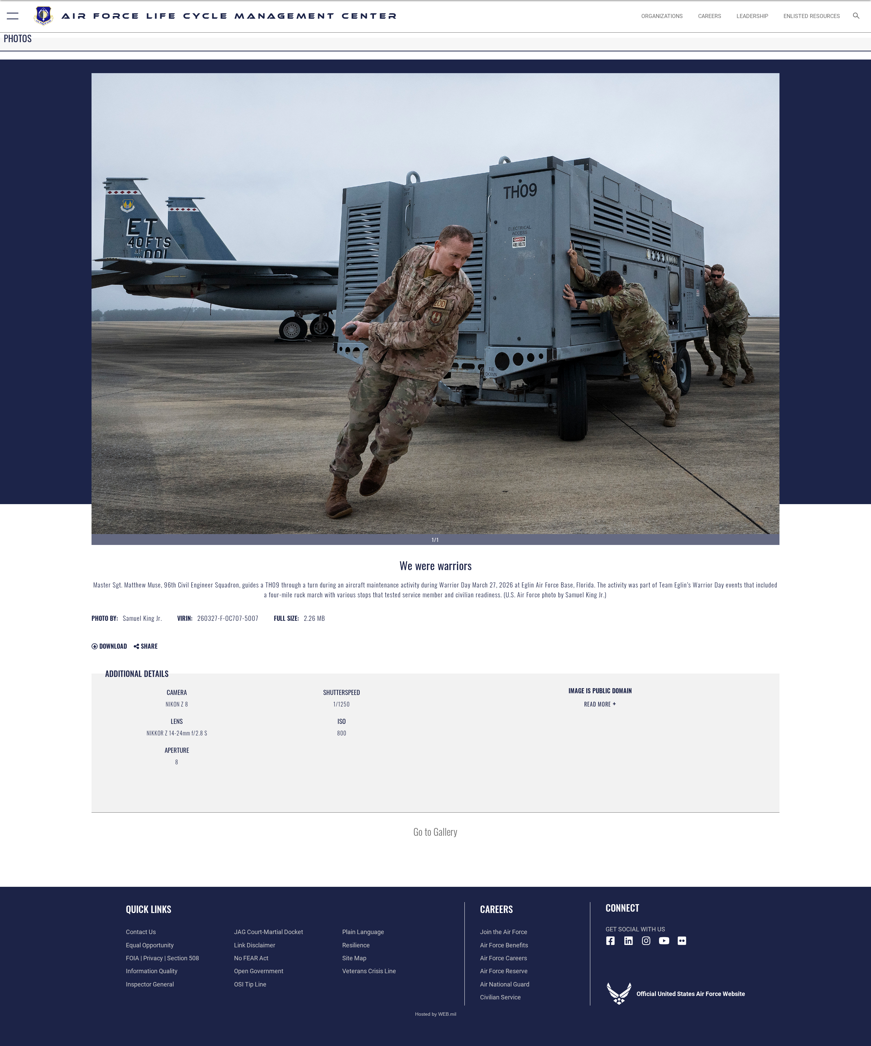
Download (112, 646)
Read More (598, 704)
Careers (496, 909)
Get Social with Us (635, 929)
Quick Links (148, 909)
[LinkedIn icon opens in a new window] (628, 941)
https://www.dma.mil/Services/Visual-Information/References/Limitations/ (526, 738)
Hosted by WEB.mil (435, 1014)
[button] (11, 16)
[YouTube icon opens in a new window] (664, 941)
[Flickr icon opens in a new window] (682, 941)
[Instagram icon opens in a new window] (646, 941)
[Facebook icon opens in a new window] (611, 941)
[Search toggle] (857, 16)
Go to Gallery (435, 831)
